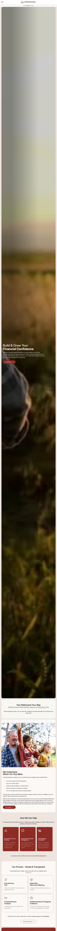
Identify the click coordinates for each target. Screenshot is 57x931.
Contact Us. (28, 872)
